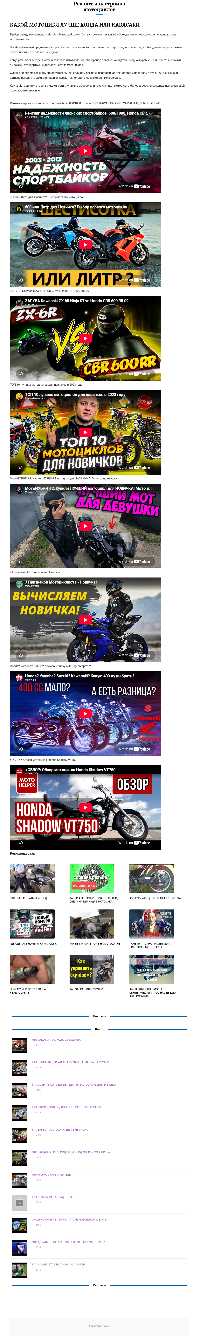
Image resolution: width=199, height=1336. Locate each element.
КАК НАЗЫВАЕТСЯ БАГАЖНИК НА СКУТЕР (58, 1264)
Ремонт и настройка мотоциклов (99, 7)
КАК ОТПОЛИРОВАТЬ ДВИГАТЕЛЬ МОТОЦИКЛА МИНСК (66, 1107)
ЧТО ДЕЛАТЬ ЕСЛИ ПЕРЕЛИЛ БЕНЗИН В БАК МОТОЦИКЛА (68, 1242)
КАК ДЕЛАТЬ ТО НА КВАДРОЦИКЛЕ (54, 1197)
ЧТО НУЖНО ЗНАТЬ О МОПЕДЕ (51, 1174)
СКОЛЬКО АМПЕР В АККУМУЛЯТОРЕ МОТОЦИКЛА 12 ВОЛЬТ (70, 1219)
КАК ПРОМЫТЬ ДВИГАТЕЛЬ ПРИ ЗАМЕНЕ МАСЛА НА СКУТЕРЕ (71, 1062)
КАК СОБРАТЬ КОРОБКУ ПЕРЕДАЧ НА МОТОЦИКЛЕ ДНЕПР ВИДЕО (74, 1084)
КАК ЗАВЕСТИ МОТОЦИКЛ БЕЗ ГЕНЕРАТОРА (60, 1129)
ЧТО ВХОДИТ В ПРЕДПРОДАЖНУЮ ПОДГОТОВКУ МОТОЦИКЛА (71, 1152)
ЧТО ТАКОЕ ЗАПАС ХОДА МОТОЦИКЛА (56, 1039)
